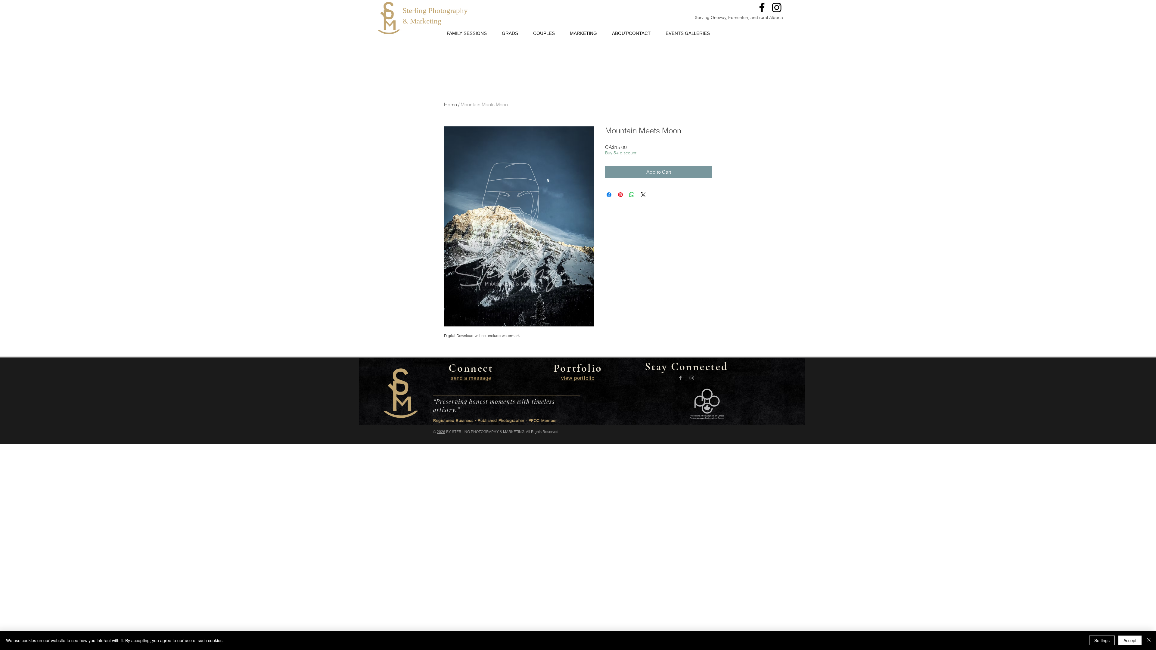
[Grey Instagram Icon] (692, 378)
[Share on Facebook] (609, 194)
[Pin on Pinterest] (620, 194)
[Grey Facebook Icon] (680, 378)
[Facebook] (762, 7)
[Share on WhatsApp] (631, 194)
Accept (1129, 640)
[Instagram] (776, 7)
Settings (1102, 640)
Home (450, 104)
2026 (441, 432)
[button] (748, 7)
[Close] (1148, 640)
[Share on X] (643, 194)
